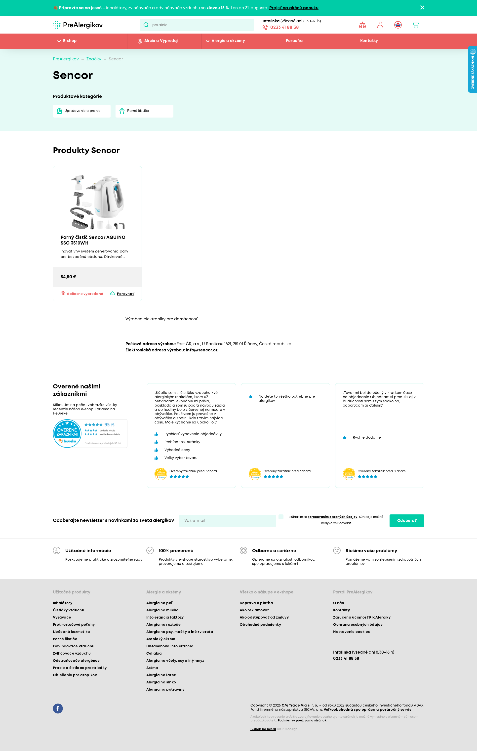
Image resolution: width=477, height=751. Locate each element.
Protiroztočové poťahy (74, 624)
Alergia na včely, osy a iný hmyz (175, 660)
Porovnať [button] (125, 293)
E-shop (70, 41)
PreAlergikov (66, 59)
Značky (93, 59)
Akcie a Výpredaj (161, 41)
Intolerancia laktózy (165, 617)
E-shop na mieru (263, 729)
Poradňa (294, 41)
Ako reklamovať (254, 610)
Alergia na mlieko (162, 610)
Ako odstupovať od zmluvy (264, 617)
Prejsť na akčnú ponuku (293, 8)
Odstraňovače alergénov (76, 660)
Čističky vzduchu (68, 610)
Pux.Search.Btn (146, 25)
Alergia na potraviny (165, 689)
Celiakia (154, 653)
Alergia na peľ (159, 603)
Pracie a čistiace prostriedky (80, 668)
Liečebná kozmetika (71, 631)
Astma (152, 668)
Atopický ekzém (160, 639)
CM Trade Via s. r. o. (300, 705)
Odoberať (406, 521)
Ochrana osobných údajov (358, 624)
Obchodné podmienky (260, 624)
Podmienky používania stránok (302, 720)
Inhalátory (62, 603)
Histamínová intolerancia (170, 646)
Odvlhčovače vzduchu (73, 646)
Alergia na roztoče (163, 624)
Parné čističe (138, 111)
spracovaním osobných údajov (332, 517)
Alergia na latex (161, 675)
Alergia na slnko (161, 682)
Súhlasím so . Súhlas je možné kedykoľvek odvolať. (336, 520)
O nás (338, 603)
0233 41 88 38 (284, 28)
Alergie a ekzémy (228, 41)
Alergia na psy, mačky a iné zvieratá (179, 631)
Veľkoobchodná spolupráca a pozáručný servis (367, 709)
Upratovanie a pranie (83, 111)
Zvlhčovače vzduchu (72, 653)
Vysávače (62, 617)
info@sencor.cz (202, 350)
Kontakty (369, 41)
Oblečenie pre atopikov (75, 675)
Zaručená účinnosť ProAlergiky (362, 617)
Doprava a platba (256, 603)
